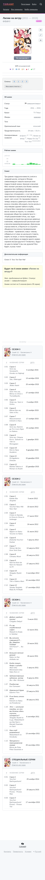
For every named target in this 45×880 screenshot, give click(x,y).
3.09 (6, 435)
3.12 (6, 464)
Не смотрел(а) (22, 58)
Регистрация (25, 4)
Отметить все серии (19, 355)
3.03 (6, 383)
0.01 (6, 777)
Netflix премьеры (31, 9)
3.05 (6, 400)
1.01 (6, 617)
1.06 (6, 676)
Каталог (6, 9)
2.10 (6, 571)
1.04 (6, 653)
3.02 (6, 377)
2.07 (6, 546)
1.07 (6, 684)
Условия (28, 851)
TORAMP (8, 4)
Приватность (18, 851)
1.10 (6, 707)
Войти (34, 4)
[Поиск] (42, 4)
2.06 (6, 538)
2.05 (6, 529)
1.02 (6, 625)
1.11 (6, 730)
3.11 (6, 456)
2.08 (6, 554)
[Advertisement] (22, 314)
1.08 (6, 690)
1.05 (6, 663)
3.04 (6, 389)
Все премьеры (17, 9)
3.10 (6, 448)
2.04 (6, 523)
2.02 (6, 504)
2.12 (6, 585)
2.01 (6, 496)
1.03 (6, 638)
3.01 (6, 367)
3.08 (6, 425)
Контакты (7, 851)
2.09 (6, 560)
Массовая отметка (13, 86)
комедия (37, 117)
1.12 (6, 741)
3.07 (6, 416)
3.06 (6, 408)
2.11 (6, 579)
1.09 (6, 696)
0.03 (6, 798)
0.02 (6, 785)
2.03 (6, 513)
